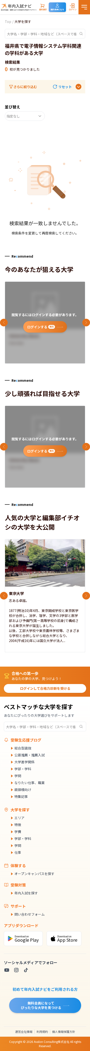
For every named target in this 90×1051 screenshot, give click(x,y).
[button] (62, 86)
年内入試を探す (26, 893)
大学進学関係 (24, 761)
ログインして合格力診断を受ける (45, 688)
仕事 (17, 852)
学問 (17, 775)
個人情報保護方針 (63, 1032)
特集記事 (21, 796)
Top (8, 21)
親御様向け (22, 789)
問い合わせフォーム (29, 914)
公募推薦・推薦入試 (29, 755)
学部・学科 (22, 768)
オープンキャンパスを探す (34, 873)
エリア (19, 817)
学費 (17, 831)
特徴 (17, 824)
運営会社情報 (23, 1032)
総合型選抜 (22, 748)
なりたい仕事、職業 (29, 782)
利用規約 (42, 1032)
